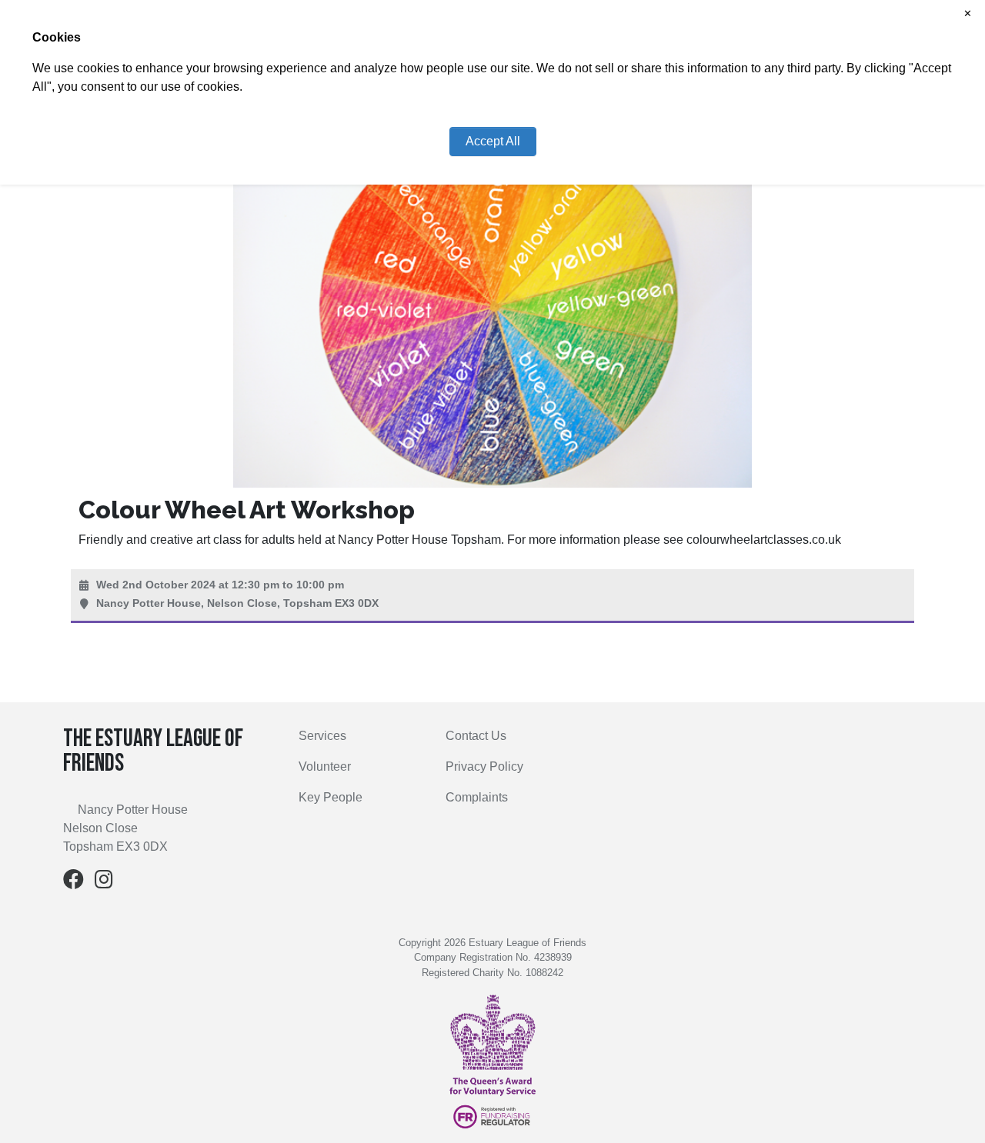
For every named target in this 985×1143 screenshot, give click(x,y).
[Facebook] (73, 882)
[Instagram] (104, 882)
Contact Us (476, 735)
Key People (330, 797)
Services (322, 735)
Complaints (477, 797)
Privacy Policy (484, 766)
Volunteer (325, 766)
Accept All (493, 141)
